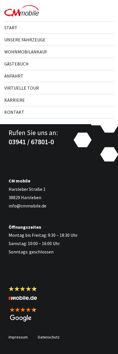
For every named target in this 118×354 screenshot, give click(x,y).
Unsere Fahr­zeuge (25, 40)
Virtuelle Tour (21, 88)
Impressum (18, 337)
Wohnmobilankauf (25, 52)
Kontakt (14, 112)
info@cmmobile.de (27, 206)
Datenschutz (49, 337)
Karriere (14, 100)
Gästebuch (16, 64)
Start (10, 27)
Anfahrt (13, 76)
